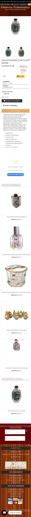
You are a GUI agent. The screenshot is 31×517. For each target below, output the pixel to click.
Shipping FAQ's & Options (15, 492)
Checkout (23, 4)
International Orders (15, 489)
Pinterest (17, 460)
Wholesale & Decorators (16, 480)
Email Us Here (16, 451)
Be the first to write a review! (15, 174)
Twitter (15, 460)
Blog (16, 4)
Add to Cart (13, 101)
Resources (15, 482)
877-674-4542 (6, 4)
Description (15, 110)
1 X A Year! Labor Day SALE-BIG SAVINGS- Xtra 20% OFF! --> (15, 1)
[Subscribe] (26, 430)
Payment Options (16, 494)
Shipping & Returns (15, 478)
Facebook (13, 460)
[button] (4, 512)
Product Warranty (15, 475)
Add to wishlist (11, 105)
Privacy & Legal (16, 496)
